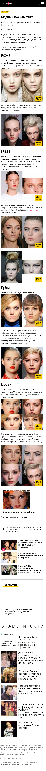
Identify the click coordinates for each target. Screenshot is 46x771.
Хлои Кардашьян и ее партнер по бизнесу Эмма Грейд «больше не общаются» (30, 543)
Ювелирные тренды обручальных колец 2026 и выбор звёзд (30, 555)
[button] (38, 3)
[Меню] (42, 3)
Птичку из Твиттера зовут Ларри (33, 528)
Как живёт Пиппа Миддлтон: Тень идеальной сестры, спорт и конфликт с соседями (30, 569)
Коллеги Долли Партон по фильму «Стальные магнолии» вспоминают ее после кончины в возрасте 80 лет (31, 711)
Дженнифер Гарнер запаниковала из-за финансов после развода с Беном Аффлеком (29, 642)
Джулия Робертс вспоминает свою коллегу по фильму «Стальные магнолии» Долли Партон (30, 657)
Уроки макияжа (35, 210)
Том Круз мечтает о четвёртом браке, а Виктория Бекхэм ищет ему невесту (31, 689)
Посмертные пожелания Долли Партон (28, 725)
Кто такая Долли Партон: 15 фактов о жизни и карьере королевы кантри (29, 675)
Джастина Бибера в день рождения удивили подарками (11, 529)
